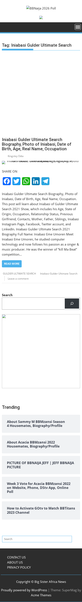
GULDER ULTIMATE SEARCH (19, 273)
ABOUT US (15, 562)
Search (7, 295)
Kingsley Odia (16, 156)
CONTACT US (16, 557)
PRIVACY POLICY (19, 567)
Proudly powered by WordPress (24, 590)
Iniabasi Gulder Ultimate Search (58, 273)
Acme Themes (41, 595)
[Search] (72, 303)
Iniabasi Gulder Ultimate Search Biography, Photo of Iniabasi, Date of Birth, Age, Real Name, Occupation (36, 144)
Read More (12, 263)
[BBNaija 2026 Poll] (6, 28)
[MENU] (78, 27)
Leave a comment (18, 278)
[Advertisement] (41, 95)
